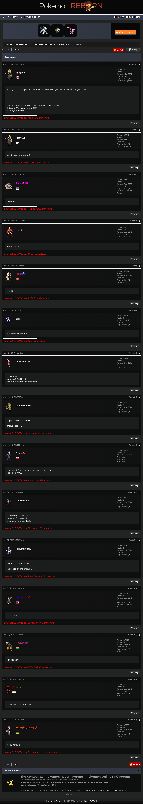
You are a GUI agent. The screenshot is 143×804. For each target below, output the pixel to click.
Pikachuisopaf (23, 548)
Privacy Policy (106, 790)
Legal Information (90, 790)
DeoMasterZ (22, 500)
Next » (17, 50)
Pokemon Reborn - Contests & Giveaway (51, 44)
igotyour (20, 72)
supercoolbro (23, 405)
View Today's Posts (128, 16)
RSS (123, 790)
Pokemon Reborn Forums (16, 44)
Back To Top (90, 801)
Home (14, 16)
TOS (116, 790)
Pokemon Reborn (54, 801)
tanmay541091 (23, 361)
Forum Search (31, 16)
